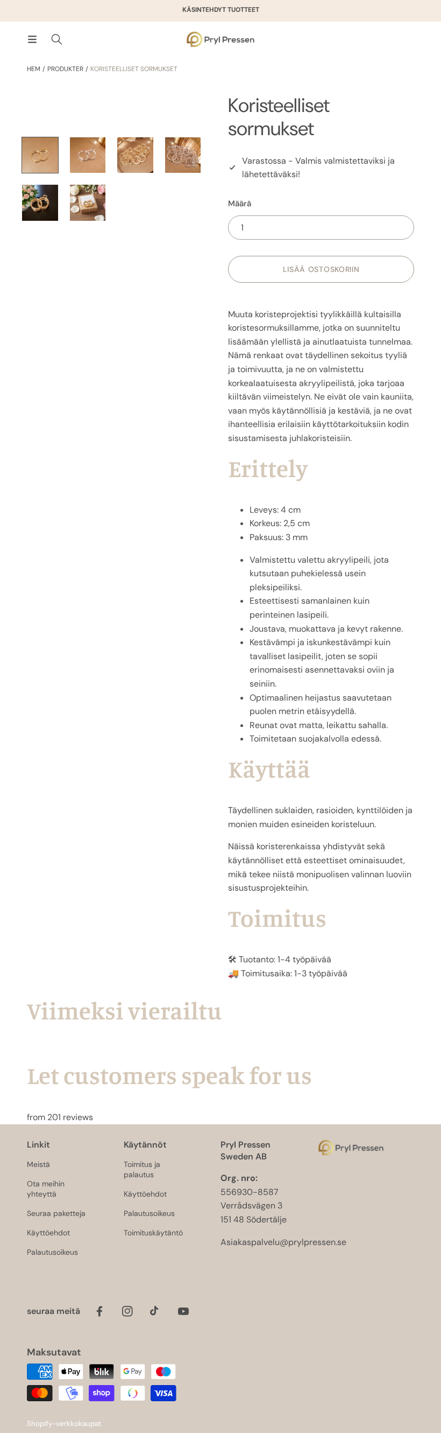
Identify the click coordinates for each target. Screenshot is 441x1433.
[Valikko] (32, 39)
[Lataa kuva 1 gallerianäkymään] (40, 155)
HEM (33, 69)
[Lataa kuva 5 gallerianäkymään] (40, 202)
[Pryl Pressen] (220, 39)
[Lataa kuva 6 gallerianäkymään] (87, 202)
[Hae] (57, 39)
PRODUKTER (65, 69)
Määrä (239, 203)
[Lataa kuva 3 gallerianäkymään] (135, 155)
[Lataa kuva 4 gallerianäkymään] (183, 155)
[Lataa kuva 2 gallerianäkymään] (87, 155)
